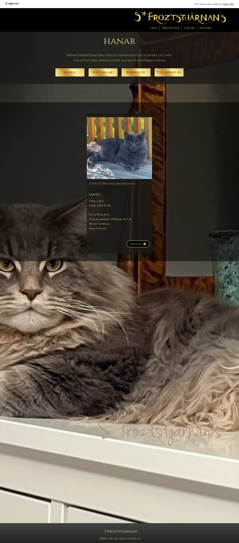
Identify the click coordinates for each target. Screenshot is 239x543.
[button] (170, 28)
